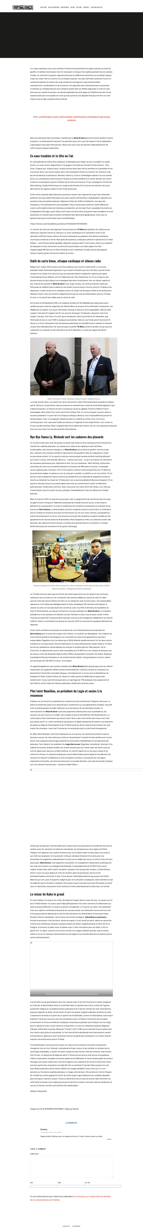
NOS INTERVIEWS (53, 7)
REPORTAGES (65, 7)
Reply (109, 1139)
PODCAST (86, 7)
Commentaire (35, 1154)
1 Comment (41, 59)
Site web (87, 1183)
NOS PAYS (44, 7)
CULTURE (79, 7)
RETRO (72, 7)
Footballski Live (96, 7)
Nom (31, 1183)
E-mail (59, 1183)
